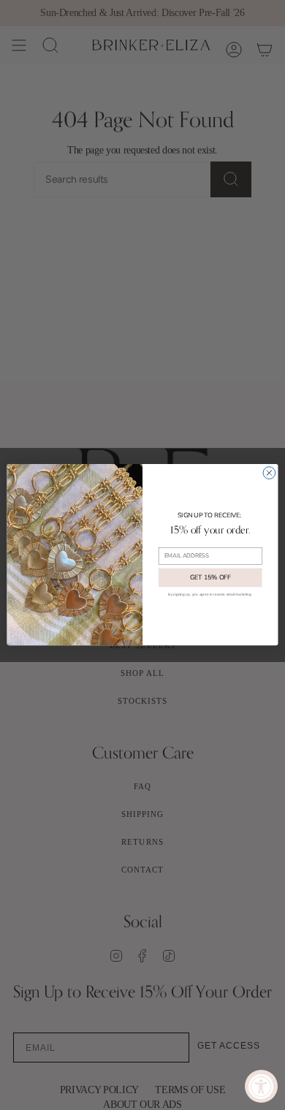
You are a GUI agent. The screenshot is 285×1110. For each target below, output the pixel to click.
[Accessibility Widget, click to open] (261, 1086)
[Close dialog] (269, 473)
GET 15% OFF (210, 578)
